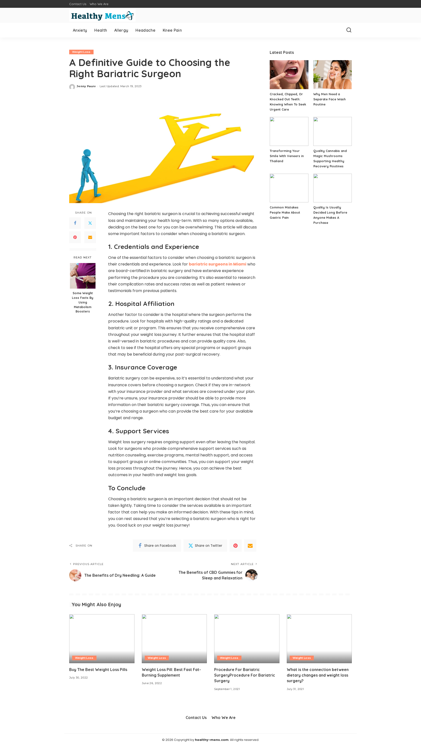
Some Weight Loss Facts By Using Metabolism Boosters (82, 302)
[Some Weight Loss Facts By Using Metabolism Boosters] (83, 276)
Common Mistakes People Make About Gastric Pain (285, 212)
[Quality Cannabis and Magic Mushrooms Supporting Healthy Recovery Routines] (332, 131)
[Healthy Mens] (102, 15)
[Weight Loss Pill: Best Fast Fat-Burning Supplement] (174, 638)
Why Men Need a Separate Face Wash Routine (329, 99)
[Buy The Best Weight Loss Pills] (101, 638)
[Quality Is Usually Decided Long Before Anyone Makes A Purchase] (332, 188)
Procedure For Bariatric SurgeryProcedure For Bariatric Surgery (244, 675)
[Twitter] (90, 223)
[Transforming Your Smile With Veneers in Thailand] (289, 131)
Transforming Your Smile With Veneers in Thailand (287, 156)
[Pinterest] (75, 237)
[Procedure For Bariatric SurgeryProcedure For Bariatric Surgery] (246, 638)
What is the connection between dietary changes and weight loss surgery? (318, 675)
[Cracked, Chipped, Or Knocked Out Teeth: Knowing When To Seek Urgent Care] (289, 74)
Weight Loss (81, 52)
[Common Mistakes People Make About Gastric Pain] (289, 188)
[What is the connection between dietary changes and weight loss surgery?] (319, 638)
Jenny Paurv (86, 86)
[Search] (349, 30)
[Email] (90, 237)
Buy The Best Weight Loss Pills (98, 669)
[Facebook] (75, 223)
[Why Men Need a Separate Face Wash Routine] (332, 74)
